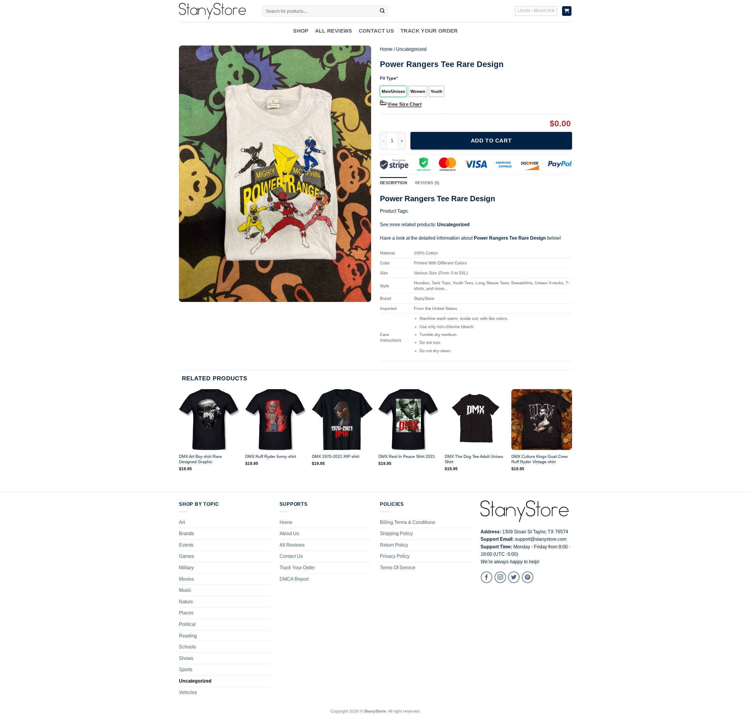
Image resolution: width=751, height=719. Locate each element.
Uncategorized (411, 49)
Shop (300, 31)
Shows (186, 658)
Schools (187, 646)
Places (186, 612)
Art (182, 522)
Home (386, 49)
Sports (185, 669)
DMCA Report (294, 579)
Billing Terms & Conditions (407, 522)
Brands (186, 533)
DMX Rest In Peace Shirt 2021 (406, 456)
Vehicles (188, 692)
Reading (188, 635)
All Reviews (333, 31)
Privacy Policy (395, 556)
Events (186, 544)
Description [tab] (393, 183)
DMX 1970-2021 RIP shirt (335, 456)
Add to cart (491, 140)
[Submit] (382, 11)
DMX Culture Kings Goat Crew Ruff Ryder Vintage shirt (539, 459)
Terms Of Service (397, 567)
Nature (186, 601)
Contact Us (376, 31)
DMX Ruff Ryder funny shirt (270, 456)
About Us (289, 533)
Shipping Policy (396, 533)
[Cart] (567, 11)
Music (185, 590)
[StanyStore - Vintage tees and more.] (216, 11)
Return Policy (394, 544)
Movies (186, 579)
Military (186, 567)
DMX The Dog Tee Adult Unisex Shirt (474, 459)
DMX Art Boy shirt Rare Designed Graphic (200, 459)
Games (186, 556)
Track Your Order (429, 31)
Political (187, 624)
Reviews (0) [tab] (427, 183)
